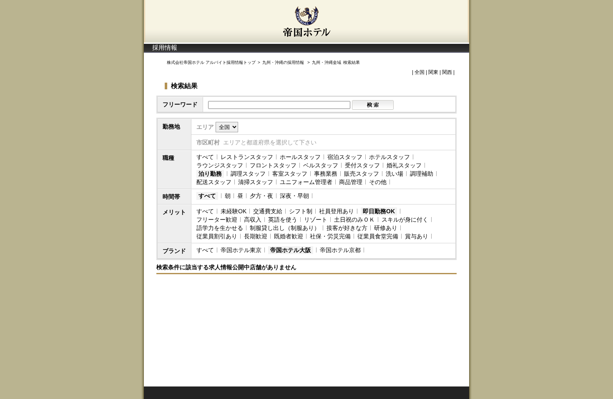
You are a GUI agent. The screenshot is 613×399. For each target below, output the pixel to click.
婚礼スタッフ (404, 165)
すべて (205, 157)
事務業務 (325, 173)
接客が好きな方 (347, 228)
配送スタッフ (213, 182)
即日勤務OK (379, 211)
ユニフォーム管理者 (306, 182)
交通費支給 (267, 211)
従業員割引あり (216, 236)
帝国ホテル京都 (340, 250)
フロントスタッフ (273, 165)
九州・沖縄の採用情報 (283, 62)
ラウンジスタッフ (219, 165)
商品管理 (350, 182)
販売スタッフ (361, 173)
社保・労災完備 (330, 236)
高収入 (252, 219)
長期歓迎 (255, 236)
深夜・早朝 (294, 195)
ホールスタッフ (300, 157)
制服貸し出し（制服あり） (285, 228)
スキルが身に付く (405, 219)
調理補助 (421, 173)
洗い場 (394, 173)
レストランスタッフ (247, 157)
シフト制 (300, 211)
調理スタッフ (248, 173)
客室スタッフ (289, 173)
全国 (420, 72)
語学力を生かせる (219, 228)
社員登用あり (336, 211)
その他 (378, 182)
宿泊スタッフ (344, 157)
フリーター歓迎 (216, 219)
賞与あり (416, 236)
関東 (433, 72)
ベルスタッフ (320, 165)
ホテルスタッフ (389, 157)
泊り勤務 (210, 173)
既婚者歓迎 (288, 236)
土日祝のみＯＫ (354, 219)
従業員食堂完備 (377, 236)
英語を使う (282, 219)
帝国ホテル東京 (241, 250)
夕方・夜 (261, 195)
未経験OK (233, 211)
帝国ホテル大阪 (290, 250)
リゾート (315, 219)
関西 (447, 72)
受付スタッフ (362, 165)
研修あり (385, 228)
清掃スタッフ (255, 182)
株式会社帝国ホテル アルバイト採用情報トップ (211, 62)
